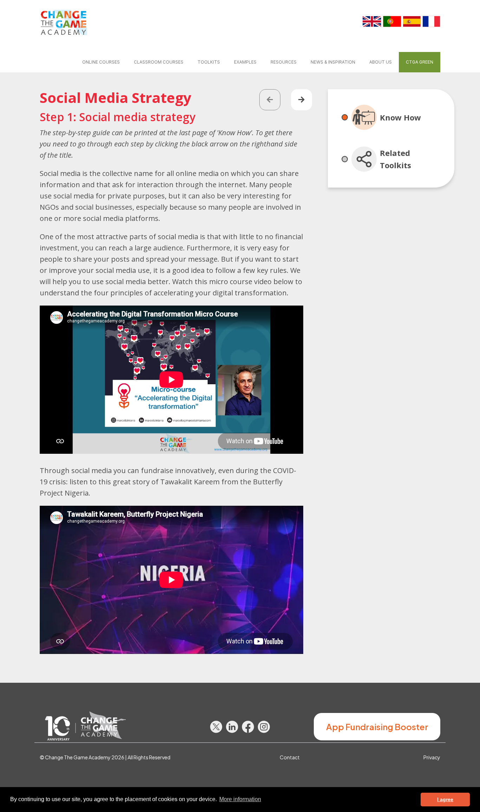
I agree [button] (445, 799)
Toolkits (208, 62)
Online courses (101, 62)
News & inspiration (333, 62)
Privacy (431, 757)
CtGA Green (419, 62)
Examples (245, 62)
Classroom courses (158, 62)
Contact (290, 757)
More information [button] (240, 799)
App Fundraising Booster (377, 726)
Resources (284, 62)
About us (380, 62)
